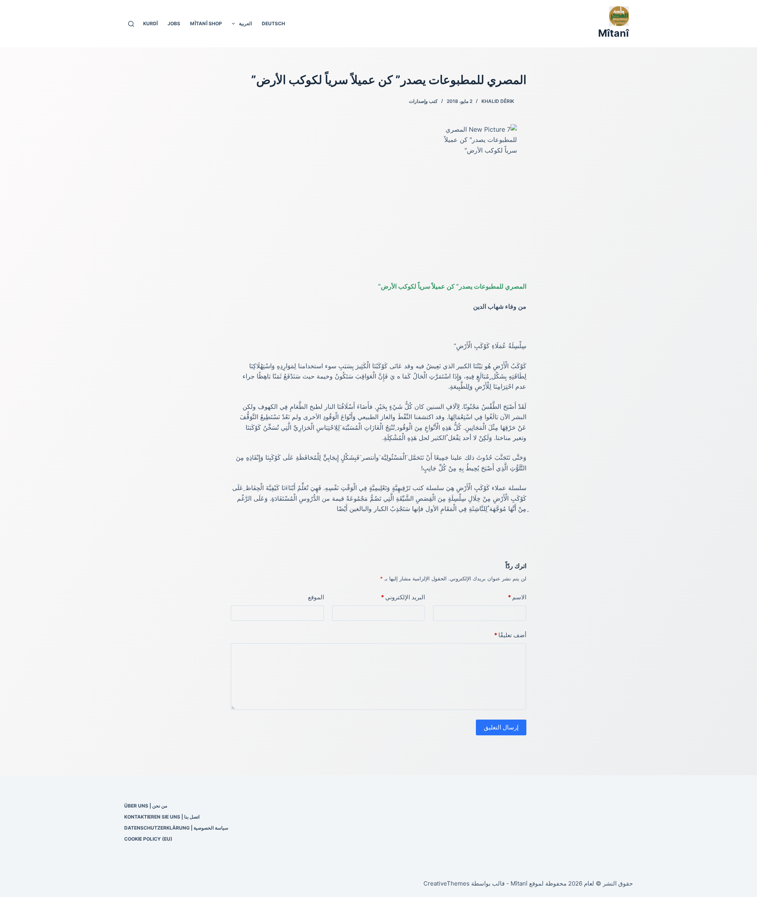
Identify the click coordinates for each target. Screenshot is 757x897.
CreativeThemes (446, 883)
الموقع (316, 597)
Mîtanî (613, 33)
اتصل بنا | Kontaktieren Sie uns (162, 817)
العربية (245, 23)
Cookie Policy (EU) (148, 839)
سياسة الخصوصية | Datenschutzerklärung (176, 828)
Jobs (174, 23)
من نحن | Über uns (145, 806)
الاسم (517, 597)
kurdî (150, 23)
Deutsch (273, 23)
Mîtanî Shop (206, 23)
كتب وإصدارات (423, 101)
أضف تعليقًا (510, 635)
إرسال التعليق (501, 727)
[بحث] (131, 24)
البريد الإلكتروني (403, 597)
